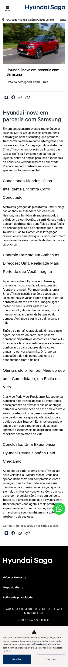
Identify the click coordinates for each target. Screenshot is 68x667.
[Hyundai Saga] (45, 7)
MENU (8, 11)
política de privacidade (43, 644)
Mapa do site (11, 587)
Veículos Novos (12, 577)
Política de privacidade (17, 597)
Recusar (51, 659)
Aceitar (17, 659)
